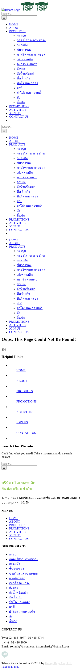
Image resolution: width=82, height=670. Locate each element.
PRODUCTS (24, 391)
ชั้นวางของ (16, 568)
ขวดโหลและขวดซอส (23, 573)
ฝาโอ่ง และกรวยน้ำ (22, 611)
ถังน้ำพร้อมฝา (18, 592)
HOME (21, 370)
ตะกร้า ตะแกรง (19, 583)
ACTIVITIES (24, 412)
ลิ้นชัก (13, 621)
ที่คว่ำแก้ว (15, 597)
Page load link (10, 666)
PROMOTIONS (26, 401)
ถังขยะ (13, 587)
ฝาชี (12, 607)
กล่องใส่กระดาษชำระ (23, 559)
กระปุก (13, 554)
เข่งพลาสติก (17, 578)
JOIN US (22, 422)
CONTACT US (26, 432)
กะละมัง (14, 564)
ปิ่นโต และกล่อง (19, 602)
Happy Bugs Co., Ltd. (58, 663)
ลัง (11, 616)
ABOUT (21, 380)
